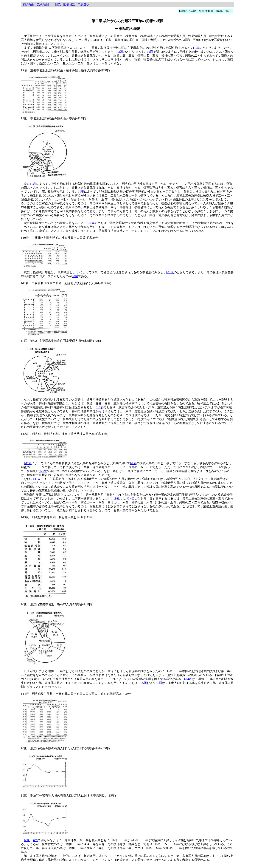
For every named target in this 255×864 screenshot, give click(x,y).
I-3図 (75, 276)
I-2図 (119, 51)
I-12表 (99, 407)
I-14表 (188, 679)
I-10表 (90, 223)
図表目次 (69, 4)
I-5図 (143, 682)
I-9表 (196, 47)
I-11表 (170, 272)
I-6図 (159, 682)
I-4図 (131, 498)
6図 (35, 840)
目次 (58, 4)
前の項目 (29, 4)
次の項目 (43, 4)
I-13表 (115, 498)
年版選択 (83, 4)
